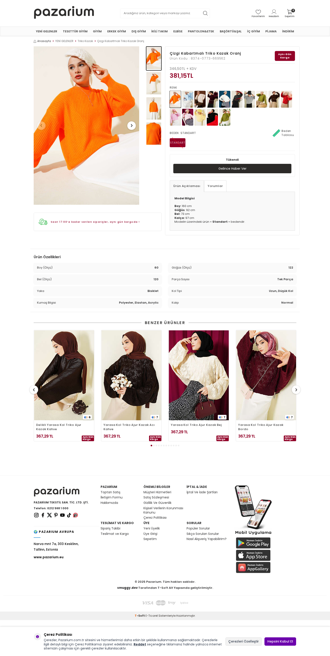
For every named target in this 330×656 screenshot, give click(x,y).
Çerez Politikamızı (88, 644)
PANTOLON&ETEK (201, 31)
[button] (41, 125)
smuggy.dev (127, 588)
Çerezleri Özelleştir (243, 641)
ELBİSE (178, 31)
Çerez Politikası (155, 518)
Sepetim (150, 539)
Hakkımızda (109, 503)
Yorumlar (215, 186)
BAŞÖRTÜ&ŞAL (231, 31)
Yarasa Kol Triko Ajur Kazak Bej (196, 425)
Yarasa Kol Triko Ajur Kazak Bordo (261, 427)
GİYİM (97, 31)
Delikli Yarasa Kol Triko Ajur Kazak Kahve (58, 427)
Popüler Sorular (198, 528)
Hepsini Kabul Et (280, 641)
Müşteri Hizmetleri (157, 492)
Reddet (140, 644)
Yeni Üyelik (151, 528)
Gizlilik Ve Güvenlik (157, 503)
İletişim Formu (112, 497)
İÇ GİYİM (253, 31)
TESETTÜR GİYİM (75, 31)
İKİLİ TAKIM (159, 31)
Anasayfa (44, 41)
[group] (86, 125)
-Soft (140, 616)
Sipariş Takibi (110, 528)
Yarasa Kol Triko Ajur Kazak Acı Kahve (129, 427)
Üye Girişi (150, 534)
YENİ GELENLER (46, 31)
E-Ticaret (151, 616)
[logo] (64, 13)
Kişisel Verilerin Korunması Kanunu (163, 510)
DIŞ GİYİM (139, 31)
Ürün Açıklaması (186, 186)
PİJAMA (271, 31)
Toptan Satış (110, 492)
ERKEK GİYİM (116, 31)
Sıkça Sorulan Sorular (203, 534)
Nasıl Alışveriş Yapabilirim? (207, 539)
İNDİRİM (288, 31)
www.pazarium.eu (49, 557)
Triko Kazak (85, 41)
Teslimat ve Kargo (115, 534)
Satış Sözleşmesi (156, 497)
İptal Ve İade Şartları (202, 492)
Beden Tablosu (288, 133)
